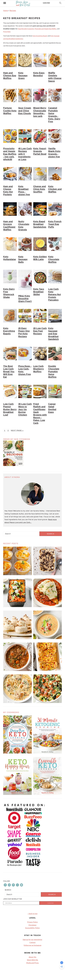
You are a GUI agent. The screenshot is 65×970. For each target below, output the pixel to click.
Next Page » (17, 430)
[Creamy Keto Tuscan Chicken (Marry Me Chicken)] (17, 702)
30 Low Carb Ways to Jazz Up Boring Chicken (25, 409)
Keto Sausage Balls (23, 259)
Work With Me (32, 960)
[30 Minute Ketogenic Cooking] (47, 753)
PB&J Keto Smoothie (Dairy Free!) (25, 299)
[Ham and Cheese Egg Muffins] (17, 575)
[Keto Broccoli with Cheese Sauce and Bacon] (47, 702)
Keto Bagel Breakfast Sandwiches (39, 224)
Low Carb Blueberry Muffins (38, 369)
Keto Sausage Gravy (23, 75)
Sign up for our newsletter (32, 939)
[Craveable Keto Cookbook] (47, 794)
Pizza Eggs (6, 31)
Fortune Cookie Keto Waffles (10, 111)
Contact (32, 942)
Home (5, 11)
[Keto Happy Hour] (17, 794)
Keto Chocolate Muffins (53, 259)
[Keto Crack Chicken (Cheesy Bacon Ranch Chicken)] (47, 670)
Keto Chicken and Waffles (55, 189)
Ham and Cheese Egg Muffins (9, 75)
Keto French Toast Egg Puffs (55, 224)
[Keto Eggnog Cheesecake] (17, 638)
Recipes (13, 11)
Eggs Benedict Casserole (26, 29)
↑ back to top (32, 914)
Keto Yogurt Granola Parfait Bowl (39, 151)
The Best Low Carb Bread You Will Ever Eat (8, 371)
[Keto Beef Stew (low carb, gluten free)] (17, 670)
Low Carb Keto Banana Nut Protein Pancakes (54, 294)
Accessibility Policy (32, 928)
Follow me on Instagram (32, 945)
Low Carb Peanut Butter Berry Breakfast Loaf (10, 409)
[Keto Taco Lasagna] (17, 607)
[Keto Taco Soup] (47, 638)
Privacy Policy (32, 922)
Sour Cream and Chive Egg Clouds (24, 111)
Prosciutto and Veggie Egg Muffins (45, 29)
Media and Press (32, 963)
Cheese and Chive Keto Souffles (39, 189)
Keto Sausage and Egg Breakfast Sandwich (53, 333)
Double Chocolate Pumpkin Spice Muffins (53, 371)
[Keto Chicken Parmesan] (47, 607)
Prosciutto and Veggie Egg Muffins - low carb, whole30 (9, 154)
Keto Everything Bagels (40, 36)
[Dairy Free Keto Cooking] (17, 753)
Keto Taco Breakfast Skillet (38, 292)
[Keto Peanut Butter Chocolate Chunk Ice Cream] (47, 575)
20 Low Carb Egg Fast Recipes (40, 331)
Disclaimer (32, 925)
